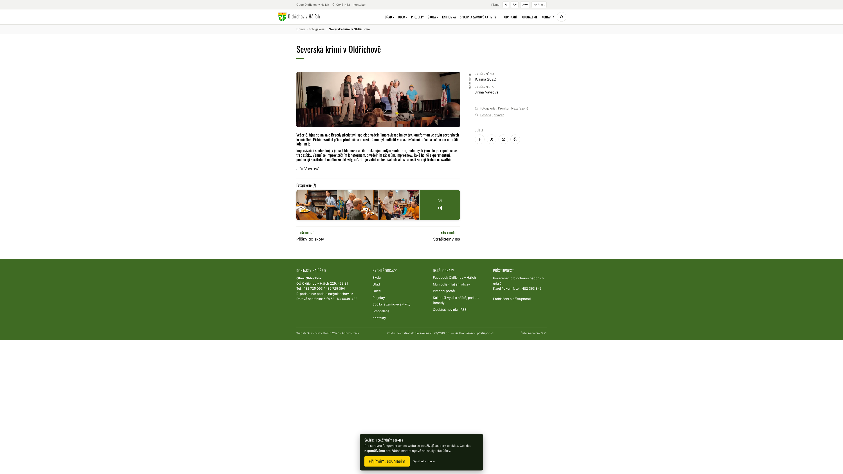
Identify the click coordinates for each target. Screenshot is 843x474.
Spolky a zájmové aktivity (479, 16)
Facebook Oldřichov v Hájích (454, 278)
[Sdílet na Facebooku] (480, 139)
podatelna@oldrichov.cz (335, 294)
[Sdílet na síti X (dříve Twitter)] (491, 139)
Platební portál (444, 291)
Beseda (485, 115)
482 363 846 (532, 289)
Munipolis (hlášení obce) (451, 284)
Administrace (351, 333)
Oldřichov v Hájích (319, 333)
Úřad (389, 16)
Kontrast (539, 4)
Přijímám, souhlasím (387, 461)
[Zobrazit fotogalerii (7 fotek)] (316, 205)
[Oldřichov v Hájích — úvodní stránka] (298, 17)
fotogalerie (487, 108)
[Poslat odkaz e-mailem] (503, 139)
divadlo (499, 115)
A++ (525, 4)
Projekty (417, 16)
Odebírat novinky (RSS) (450, 310)
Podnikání (510, 16)
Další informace (424, 461)
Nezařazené (519, 108)
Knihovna (449, 16)
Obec (402, 16)
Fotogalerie (529, 16)
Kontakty (359, 4)
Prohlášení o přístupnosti (512, 299)
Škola (433, 16)
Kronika (503, 108)
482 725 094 (335, 289)
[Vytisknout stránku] (515, 139)
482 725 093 (313, 289)
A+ (515, 4)
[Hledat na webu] (561, 17)
